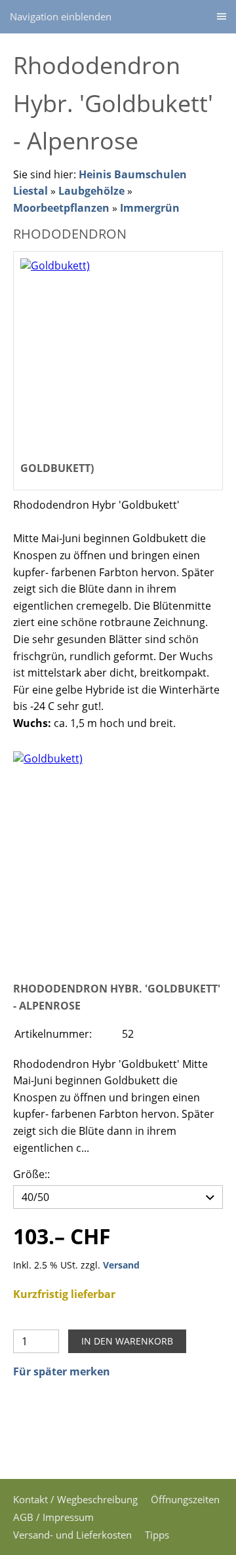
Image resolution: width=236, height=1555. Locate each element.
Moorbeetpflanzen (61, 208)
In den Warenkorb (127, 1341)
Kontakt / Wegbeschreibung (75, 1499)
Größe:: (31, 1174)
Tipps (157, 1534)
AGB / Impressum (53, 1517)
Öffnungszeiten (185, 1499)
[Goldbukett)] (118, 856)
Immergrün (150, 208)
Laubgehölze (91, 191)
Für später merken (61, 1371)
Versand (121, 1265)
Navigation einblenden (60, 16)
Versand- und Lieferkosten (72, 1534)
